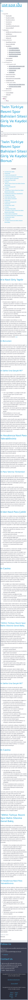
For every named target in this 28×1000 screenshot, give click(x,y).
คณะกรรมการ (9, 22)
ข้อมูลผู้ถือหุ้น (8, 46)
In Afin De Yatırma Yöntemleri (11, 178)
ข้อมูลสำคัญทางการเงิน (11, 42)
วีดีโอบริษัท (8, 94)
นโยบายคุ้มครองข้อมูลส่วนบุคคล (12, 26)
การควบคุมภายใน (12, 70)
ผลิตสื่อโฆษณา (9, 34)
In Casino (6, 182)
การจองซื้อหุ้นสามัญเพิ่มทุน (14, 50)
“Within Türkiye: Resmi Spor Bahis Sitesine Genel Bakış (14, 184)
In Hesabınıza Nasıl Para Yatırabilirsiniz (13, 177)
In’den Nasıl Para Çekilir (10, 180)
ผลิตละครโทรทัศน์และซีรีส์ (11, 36)
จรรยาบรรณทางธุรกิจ (10, 74)
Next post (3, 936)
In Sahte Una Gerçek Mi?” (10, 175)
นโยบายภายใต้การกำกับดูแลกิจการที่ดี (17, 66)
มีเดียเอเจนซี (8, 38)
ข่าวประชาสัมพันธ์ (9, 92)
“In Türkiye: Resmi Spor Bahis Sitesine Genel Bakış (13, 221)
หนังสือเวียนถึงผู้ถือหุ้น (13, 56)
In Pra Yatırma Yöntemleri (10, 198)
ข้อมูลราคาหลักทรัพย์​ (10, 44)
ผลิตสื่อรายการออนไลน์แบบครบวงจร (13, 32)
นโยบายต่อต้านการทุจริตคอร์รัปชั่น (13, 78)
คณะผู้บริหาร (8, 24)
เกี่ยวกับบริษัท (9, 16)
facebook (5, 954)
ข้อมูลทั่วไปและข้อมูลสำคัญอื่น (15, 54)
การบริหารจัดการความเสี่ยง (14, 68)
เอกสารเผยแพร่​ (9, 58)
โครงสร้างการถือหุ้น (10, 18)
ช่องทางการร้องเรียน (10, 76)
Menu (2, 11)
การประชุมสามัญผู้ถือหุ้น (14, 48)
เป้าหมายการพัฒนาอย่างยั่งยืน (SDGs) (17, 84)
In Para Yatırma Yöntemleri (10, 214)
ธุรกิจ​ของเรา (6, 30)
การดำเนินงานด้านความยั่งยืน (15, 86)
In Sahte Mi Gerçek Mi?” (10, 187)
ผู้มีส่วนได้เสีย (8, 88)
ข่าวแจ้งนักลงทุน (9, 60)
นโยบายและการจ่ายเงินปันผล (15, 52)
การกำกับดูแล (11, 72)
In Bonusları (7, 173)
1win (16, 337)
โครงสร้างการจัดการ (10, 20)
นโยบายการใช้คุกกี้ (10, 28)
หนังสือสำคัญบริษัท (10, 80)
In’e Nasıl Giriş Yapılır (9, 171)
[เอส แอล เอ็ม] (11, 5)
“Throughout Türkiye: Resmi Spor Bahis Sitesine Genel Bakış (14, 191)
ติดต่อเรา (5, 96)
